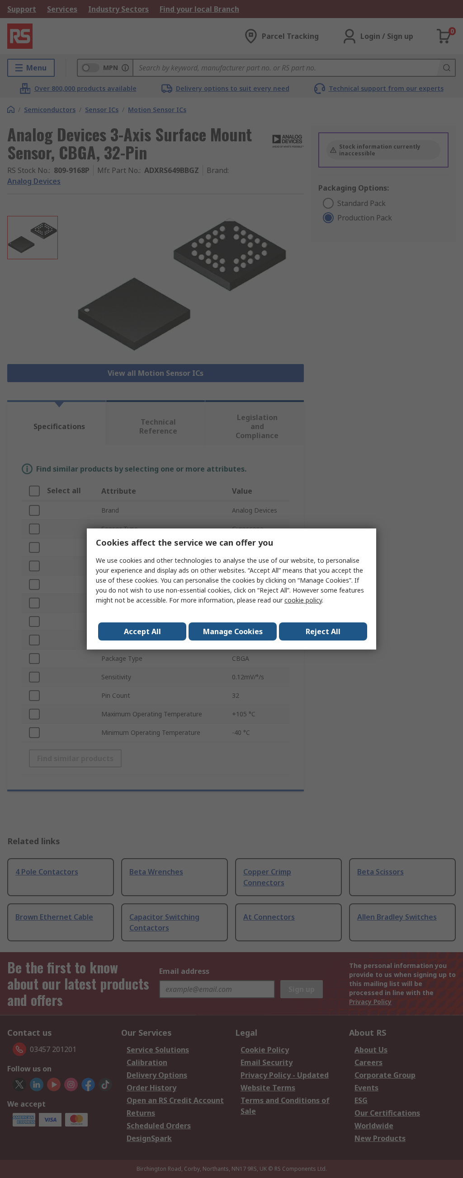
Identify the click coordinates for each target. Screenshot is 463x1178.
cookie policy (303, 600)
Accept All (142, 631)
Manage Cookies (233, 631)
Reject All (323, 631)
